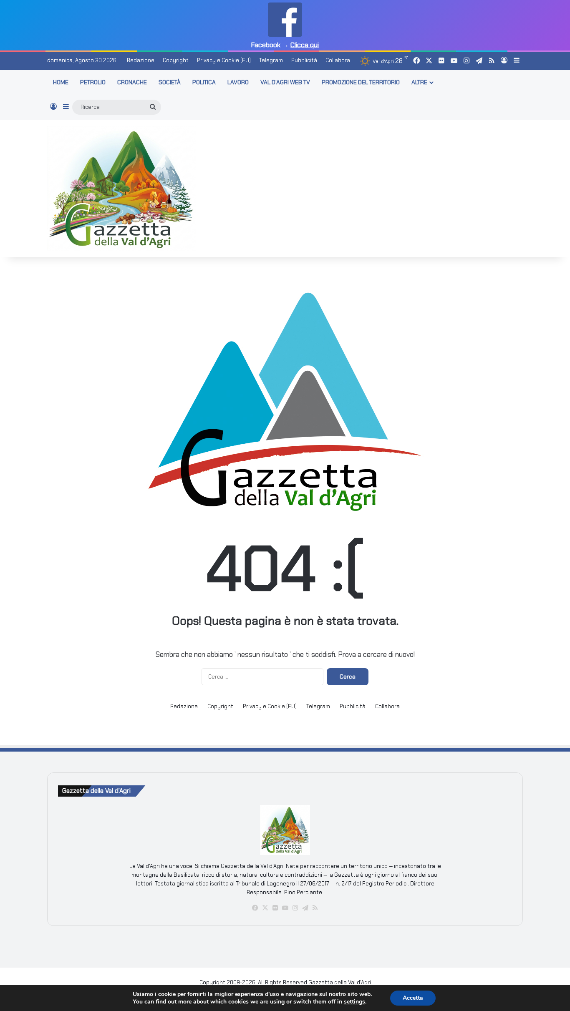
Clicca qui (304, 44)
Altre (419, 82)
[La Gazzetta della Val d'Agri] (121, 188)
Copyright (176, 60)
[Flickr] (275, 908)
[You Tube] (285, 908)
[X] (265, 908)
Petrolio (93, 82)
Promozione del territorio (361, 82)
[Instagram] (295, 908)
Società (170, 82)
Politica (204, 82)
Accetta (413, 998)
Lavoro (238, 82)
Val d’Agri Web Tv (285, 82)
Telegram (271, 60)
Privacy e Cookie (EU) (224, 60)
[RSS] (315, 908)
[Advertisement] (366, 186)
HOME (60, 82)
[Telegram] (305, 908)
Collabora (337, 60)
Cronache (132, 82)
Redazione (140, 60)
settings (354, 1002)
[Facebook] (255, 908)
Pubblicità (304, 60)
